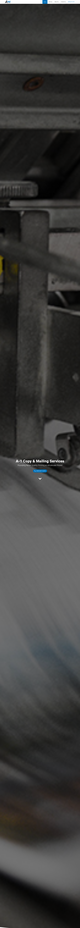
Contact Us (63, 1)
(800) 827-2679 (71, 1)
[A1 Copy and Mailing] (7, 2)
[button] (40, 470)
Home (45, 1)
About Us (56, 1)
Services (50, 1)
